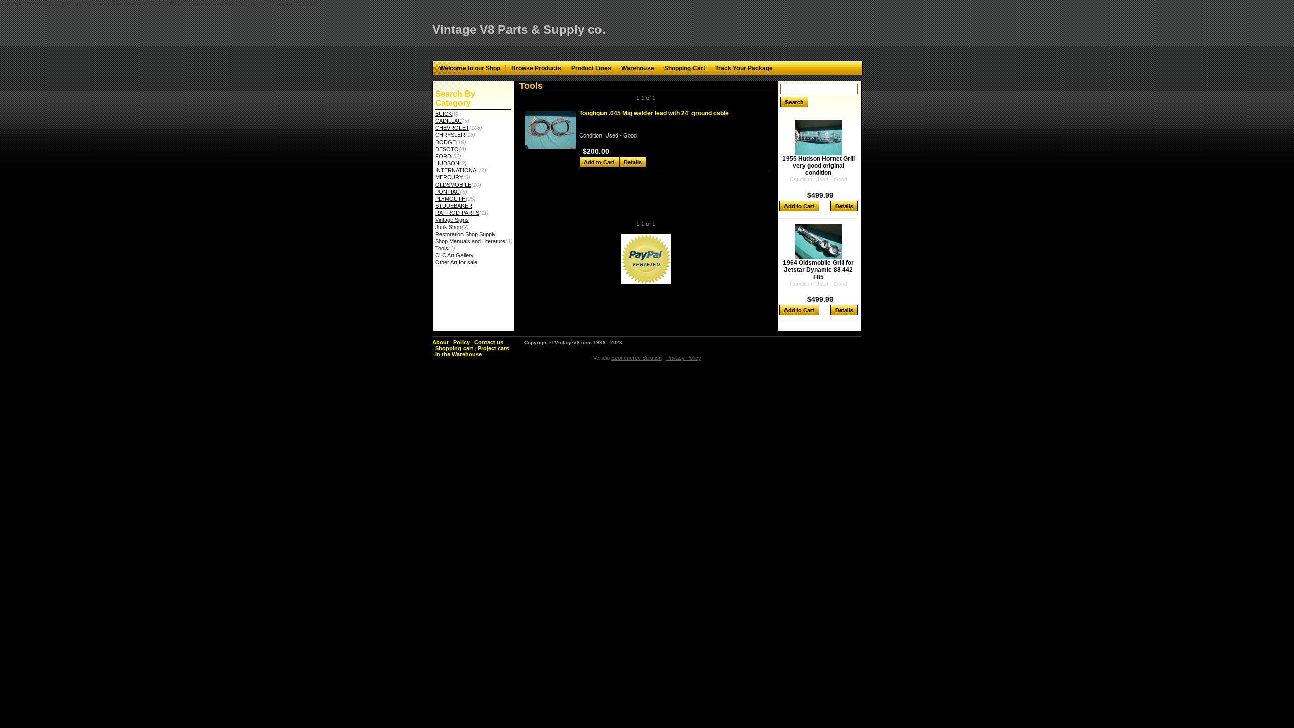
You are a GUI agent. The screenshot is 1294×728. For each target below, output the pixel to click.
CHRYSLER (450, 135)
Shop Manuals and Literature (470, 241)
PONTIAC (447, 192)
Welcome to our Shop (469, 68)
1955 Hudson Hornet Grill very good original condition (818, 165)
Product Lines (591, 68)
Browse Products (536, 68)
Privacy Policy (683, 358)
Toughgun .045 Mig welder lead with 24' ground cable (654, 113)
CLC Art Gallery (454, 255)
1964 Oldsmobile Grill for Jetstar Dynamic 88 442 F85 (818, 270)
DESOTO (447, 149)
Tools (441, 248)
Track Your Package (744, 68)
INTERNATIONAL (457, 170)
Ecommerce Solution (636, 358)
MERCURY (449, 177)
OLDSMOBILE (453, 184)
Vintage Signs (452, 220)
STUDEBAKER (453, 206)
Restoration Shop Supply (465, 234)
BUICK (443, 114)
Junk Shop (448, 227)
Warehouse (637, 68)
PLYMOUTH (450, 199)
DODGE (445, 142)
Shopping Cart (684, 68)
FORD (443, 156)
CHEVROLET (452, 128)
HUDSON (447, 163)
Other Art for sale (456, 262)
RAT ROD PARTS (457, 213)
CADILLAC (448, 121)
